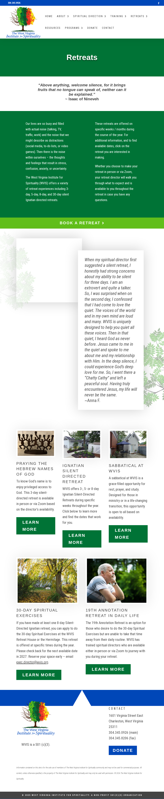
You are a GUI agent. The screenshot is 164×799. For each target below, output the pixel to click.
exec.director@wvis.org (32, 662)
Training (116, 16)
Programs (72, 28)
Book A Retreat (81, 223)
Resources (53, 28)
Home (49, 16)
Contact (108, 28)
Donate (92, 28)
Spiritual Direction (88, 16)
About (61, 16)
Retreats (137, 16)
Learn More (30, 526)
